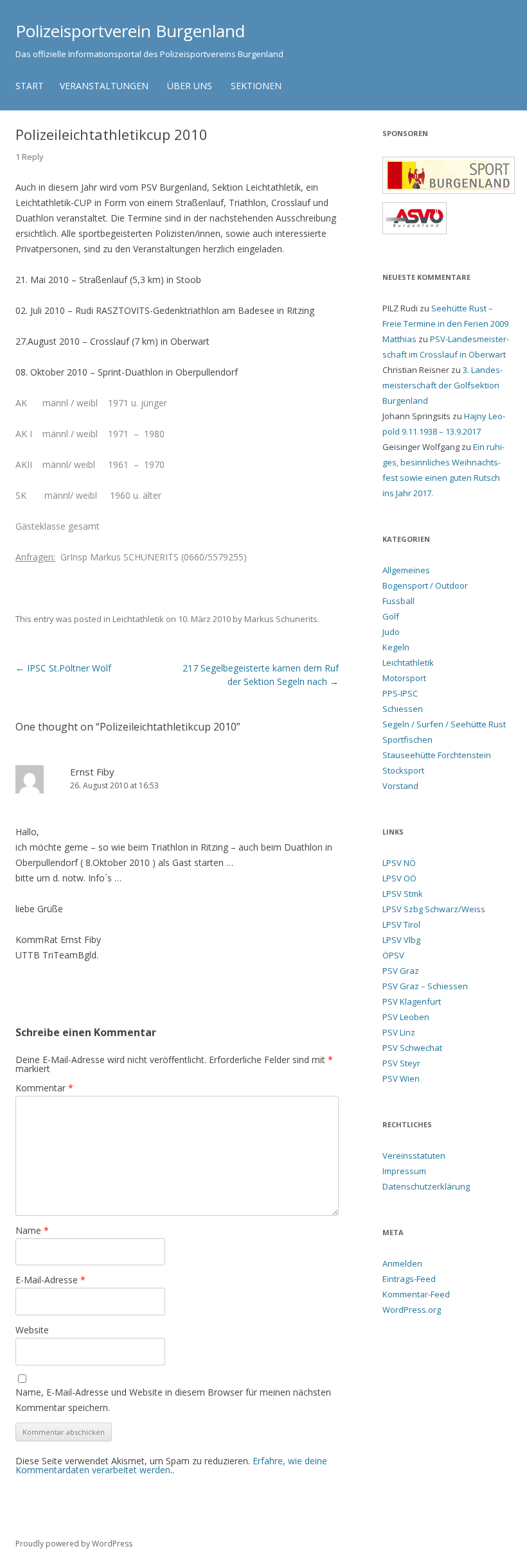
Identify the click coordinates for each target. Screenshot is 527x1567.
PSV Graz (400, 970)
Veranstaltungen (104, 86)
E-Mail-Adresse (50, 1280)
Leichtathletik (138, 619)
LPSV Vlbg (401, 940)
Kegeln (395, 647)
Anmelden (402, 1263)
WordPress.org (411, 1309)
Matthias (399, 339)
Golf (390, 616)
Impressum (404, 1171)
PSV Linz (398, 1032)
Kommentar (44, 1088)
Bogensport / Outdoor (425, 585)
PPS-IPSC (400, 693)
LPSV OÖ (399, 878)
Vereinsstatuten (413, 1155)
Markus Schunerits (280, 619)
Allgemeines (406, 570)
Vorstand (400, 786)
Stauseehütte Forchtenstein (436, 755)
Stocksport (403, 770)
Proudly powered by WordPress (73, 1543)
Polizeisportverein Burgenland (130, 30)
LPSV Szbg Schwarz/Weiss (433, 909)
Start (29, 86)
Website (32, 1330)
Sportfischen (407, 739)
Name (32, 1230)
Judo (391, 631)
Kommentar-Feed (416, 1294)
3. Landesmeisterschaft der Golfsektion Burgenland (442, 385)
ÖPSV (393, 955)
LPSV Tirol (401, 924)
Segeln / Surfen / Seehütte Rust (444, 724)
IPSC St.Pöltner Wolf (63, 668)
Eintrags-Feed (409, 1279)
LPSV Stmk (402, 893)
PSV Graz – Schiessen (425, 986)
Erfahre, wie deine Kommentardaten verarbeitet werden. (171, 1465)
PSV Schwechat (412, 1047)
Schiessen (402, 708)
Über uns (189, 86)
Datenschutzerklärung (426, 1186)
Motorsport (404, 678)
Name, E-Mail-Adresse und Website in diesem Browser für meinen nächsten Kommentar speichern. (173, 1400)
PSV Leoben (405, 1017)
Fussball (398, 601)
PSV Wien (401, 1078)
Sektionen (256, 86)
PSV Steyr (401, 1063)
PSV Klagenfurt (411, 1001)
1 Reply (29, 156)
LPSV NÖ (399, 863)
